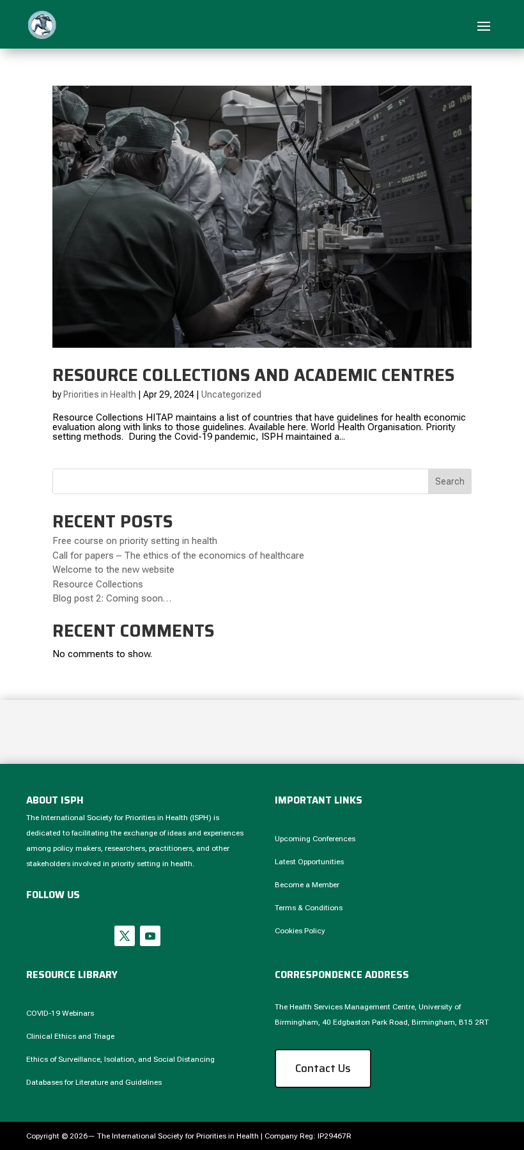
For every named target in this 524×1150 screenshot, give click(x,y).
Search (450, 481)
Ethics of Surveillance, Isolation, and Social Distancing (120, 1059)
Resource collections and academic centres (253, 375)
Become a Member (307, 884)
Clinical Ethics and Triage (70, 1036)
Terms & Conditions (309, 907)
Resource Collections (97, 584)
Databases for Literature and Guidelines (94, 1082)
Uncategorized (231, 394)
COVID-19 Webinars (60, 1013)
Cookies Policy (300, 930)
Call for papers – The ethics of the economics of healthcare (178, 555)
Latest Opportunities (309, 861)
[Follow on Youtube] (150, 936)
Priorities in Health (99, 394)
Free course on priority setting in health (134, 541)
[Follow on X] (124, 936)
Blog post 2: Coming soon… (111, 598)
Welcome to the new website (113, 569)
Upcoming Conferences (315, 838)
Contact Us (323, 1068)
